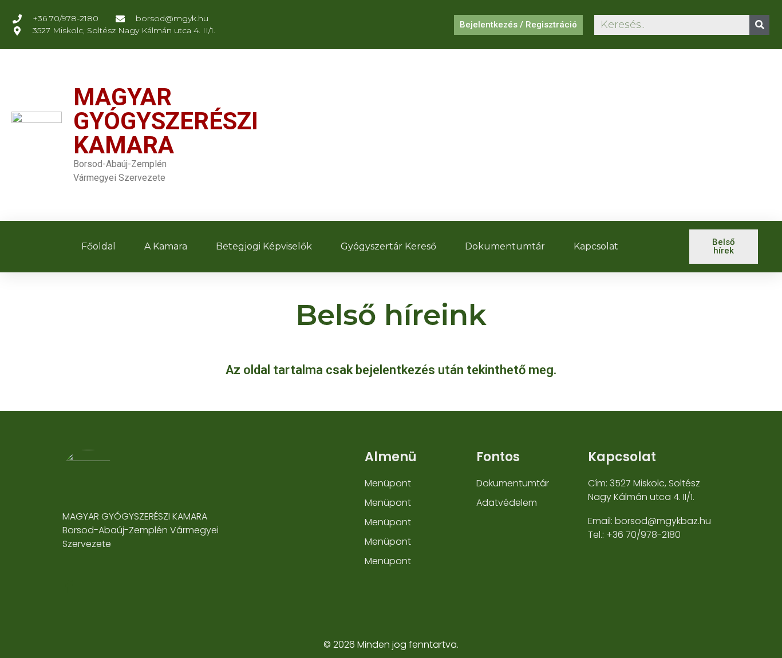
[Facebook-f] (69, 586)
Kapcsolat (596, 246)
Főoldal (98, 246)
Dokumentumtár (505, 246)
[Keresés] (759, 25)
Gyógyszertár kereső (388, 246)
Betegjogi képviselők (264, 246)
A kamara (165, 246)
